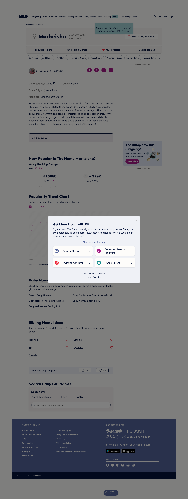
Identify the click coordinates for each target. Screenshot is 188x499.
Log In (102, 273)
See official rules (94, 277)
